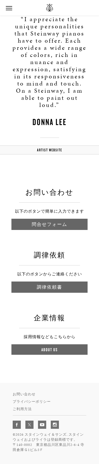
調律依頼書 (49, 287)
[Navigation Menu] (9, 7)
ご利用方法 (22, 409)
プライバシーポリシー (32, 401)
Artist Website (49, 150)
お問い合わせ (24, 394)
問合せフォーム (49, 224)
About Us (49, 349)
